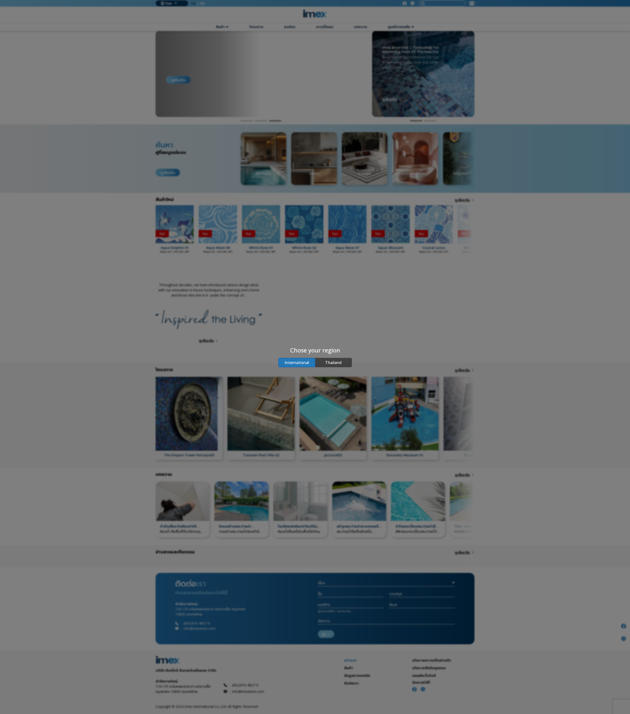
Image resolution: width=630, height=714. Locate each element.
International (296, 362)
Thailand (333, 362)
